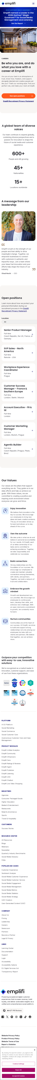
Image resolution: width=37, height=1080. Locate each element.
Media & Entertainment (10, 805)
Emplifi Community (8, 753)
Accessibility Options (9, 965)
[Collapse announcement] (34, 9)
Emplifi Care (6, 760)
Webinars (5, 847)
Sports (4, 815)
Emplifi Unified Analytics (11, 750)
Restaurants (6, 809)
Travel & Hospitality (9, 819)
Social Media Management (11, 887)
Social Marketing (8, 728)
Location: (5, 318)
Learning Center (8, 948)
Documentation (7, 952)
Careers (4, 925)
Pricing (4, 918)
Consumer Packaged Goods (12, 799)
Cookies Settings (18, 1064)
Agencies (5, 795)
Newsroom (6, 928)
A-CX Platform (7, 725)
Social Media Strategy (10, 897)
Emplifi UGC (6, 777)
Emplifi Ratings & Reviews (11, 764)
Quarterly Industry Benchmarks (13, 853)
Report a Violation (9, 1044)
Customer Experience (10, 870)
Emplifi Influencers (9, 757)
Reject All (18, 1070)
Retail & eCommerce (9, 812)
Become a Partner (8, 935)
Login (4, 958)
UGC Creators (7, 900)
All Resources (7, 840)
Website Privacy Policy (11, 1036)
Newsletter (6, 850)
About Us (5, 915)
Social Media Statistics (10, 893)
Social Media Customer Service (13, 880)
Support (5, 955)
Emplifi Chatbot (7, 780)
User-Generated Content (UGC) (13, 903)
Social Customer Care (10, 735)
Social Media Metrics (9, 890)
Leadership (6, 922)
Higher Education (8, 802)
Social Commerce (8, 731)
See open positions (17, 96)
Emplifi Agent (6, 767)
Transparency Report (10, 972)
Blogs (4, 843)
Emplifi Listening (8, 774)
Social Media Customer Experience (15, 877)
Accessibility (6, 962)
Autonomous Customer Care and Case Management (16, 739)
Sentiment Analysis (9, 873)
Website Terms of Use (10, 1041)
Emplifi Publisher (8, 770)
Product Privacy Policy (10, 1038)
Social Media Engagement (11, 883)
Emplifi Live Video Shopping (12, 784)
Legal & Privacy (7, 938)
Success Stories (8, 828)
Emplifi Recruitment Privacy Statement (18, 101)
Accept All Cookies (18, 1076)
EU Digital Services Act (10, 968)
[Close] (34, 1050)
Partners (5, 932)
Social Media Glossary (10, 857)
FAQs (4, 860)
